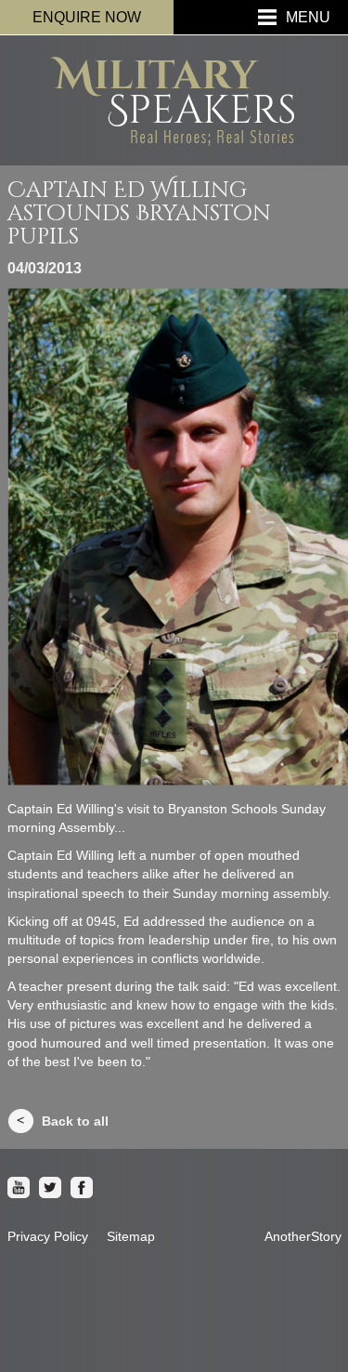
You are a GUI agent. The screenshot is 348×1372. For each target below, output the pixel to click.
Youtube (18, 1188)
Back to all (75, 1121)
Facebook (82, 1188)
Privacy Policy (47, 1236)
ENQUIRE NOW (86, 17)
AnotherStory (303, 1236)
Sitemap (131, 1236)
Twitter (50, 1188)
